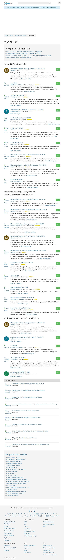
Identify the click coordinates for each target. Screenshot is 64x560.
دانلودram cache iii (11, 489)
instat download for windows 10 (15, 459)
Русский (15, 516)
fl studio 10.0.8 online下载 (13, 55)
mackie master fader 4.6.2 (14, 461)
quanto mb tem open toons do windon (17, 481)
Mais (58, 69)
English (9, 514)
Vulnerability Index (48, 524)
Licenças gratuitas (48, 552)
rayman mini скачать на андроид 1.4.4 (17, 487)
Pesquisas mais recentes (16, 454)
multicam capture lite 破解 (14, 463)
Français (26, 514)
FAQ (25, 524)
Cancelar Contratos (29, 531)
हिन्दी (57, 516)
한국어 (42, 514)
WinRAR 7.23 (14, 275)
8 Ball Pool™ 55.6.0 (16, 128)
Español (20, 514)
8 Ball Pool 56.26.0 (16, 142)
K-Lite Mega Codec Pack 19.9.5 (20, 308)
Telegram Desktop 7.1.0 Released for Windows (24, 438)
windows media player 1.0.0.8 (42, 55)
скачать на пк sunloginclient (14, 477)
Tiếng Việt (33, 516)
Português (8, 516)
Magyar (52, 516)
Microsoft (12, 70)
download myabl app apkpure (25, 51)
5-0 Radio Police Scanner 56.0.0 (20, 118)
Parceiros (7, 545)
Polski (55, 514)
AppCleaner (7, 540)
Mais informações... (26, 79)
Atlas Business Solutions (16, 84)
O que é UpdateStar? (30, 545)
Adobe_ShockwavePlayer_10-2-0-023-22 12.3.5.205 (26, 109)
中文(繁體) (46, 516)
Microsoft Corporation (16, 225)
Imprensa (26, 548)
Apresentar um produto (50, 555)
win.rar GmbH (14, 277)
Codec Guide (13, 310)
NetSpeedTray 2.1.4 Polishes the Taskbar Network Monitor (27, 397)
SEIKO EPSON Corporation (17, 299)
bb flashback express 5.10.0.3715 (16, 491)
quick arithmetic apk (12, 495)
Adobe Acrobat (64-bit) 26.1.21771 (21, 263)
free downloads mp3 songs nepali (16, 483)
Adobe (12, 264)
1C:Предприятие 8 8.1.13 (18, 95)
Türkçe (27, 516)
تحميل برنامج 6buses (12, 471)
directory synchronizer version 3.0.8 (17, 53)
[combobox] (33, 3)
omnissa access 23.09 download (15, 469)
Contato (26, 526)
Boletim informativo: (17, 508)
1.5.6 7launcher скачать (13, 465)
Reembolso (27, 533)
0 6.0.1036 (13, 83)
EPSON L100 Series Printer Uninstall (22, 298)
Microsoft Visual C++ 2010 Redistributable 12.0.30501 (27, 155)
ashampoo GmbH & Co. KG (17, 374)
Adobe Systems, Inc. (15, 111)
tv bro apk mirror (11, 475)
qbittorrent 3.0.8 (26, 57)
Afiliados (6, 550)
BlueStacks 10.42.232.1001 (19, 287)
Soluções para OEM (10, 548)
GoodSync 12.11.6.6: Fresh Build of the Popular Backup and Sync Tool (30, 431)
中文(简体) (39, 516)
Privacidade (27, 529)
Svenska (21, 516)
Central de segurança (30, 536)
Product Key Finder (9, 528)
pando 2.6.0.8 (27, 55)
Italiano (32, 514)
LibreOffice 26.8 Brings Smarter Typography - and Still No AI (28, 383)
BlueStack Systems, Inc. (16, 289)
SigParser (7, 538)
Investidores (27, 552)
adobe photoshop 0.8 (12, 57)
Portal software (47, 545)
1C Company (13, 97)
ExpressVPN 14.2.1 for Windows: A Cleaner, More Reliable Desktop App (30, 444)
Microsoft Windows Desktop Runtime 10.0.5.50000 (27, 224)
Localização (46, 550)
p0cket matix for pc (12, 467)
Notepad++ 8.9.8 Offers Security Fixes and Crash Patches (27, 424)
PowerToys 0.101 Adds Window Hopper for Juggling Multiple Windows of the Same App (35, 404)
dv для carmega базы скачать (15, 493)
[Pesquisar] (49, 3)
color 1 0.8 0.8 (10, 51)
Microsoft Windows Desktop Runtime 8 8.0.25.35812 (27, 69)
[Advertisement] (32, 21)
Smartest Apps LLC (15, 119)
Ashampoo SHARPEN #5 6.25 (20, 372)
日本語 (37, 514)
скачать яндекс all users (13, 457)
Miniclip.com (13, 130)
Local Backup (8, 533)
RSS (44, 526)
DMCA (25, 522)
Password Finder (9, 531)
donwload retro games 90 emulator (16, 479)
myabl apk (39, 51)
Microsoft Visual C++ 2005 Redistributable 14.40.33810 (28, 250)
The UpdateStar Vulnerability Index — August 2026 (25, 410)
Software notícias (48, 522)
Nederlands (48, 514)
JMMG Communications (16, 181)
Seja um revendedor (49, 548)
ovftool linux (10, 473)
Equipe (26, 550)
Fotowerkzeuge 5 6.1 (17, 179)
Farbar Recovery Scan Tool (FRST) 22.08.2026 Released (26, 417)
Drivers (6, 526)
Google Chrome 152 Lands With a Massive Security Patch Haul (28, 390)
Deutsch (14, 514)
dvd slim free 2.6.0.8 (35, 53)
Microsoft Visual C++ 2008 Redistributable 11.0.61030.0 (28, 165)
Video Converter (9, 535)
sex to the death (11, 485)
